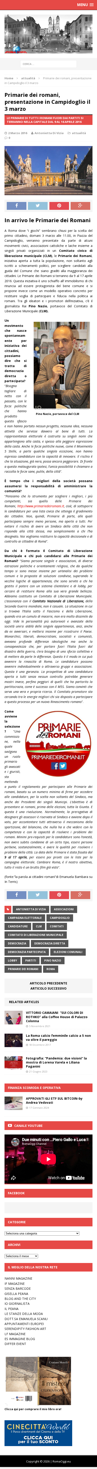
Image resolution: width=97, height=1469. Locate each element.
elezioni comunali (68, 952)
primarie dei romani (23, 969)
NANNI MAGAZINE (18, 1278)
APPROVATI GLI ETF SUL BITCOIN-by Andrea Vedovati (54, 1100)
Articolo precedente (48, 983)
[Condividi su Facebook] (16, 206)
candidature (18, 926)
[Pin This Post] (59, 206)
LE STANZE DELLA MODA (24, 1314)
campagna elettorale (25, 918)
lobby (12, 960)
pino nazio (52, 960)
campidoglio (60, 918)
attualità (79, 133)
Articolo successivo (48, 988)
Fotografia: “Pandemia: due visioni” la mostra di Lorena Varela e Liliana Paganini (56, 1062)
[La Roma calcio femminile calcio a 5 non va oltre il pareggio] (14, 1044)
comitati (57, 926)
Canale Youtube (28, 1125)
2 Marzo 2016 (17, 133)
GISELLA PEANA (16, 1294)
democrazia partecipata (27, 952)
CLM (39, 926)
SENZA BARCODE (18, 1288)
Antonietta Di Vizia (49, 133)
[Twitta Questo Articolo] (38, 206)
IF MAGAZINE (15, 1283)
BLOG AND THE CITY (20, 1298)
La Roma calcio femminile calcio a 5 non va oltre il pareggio (58, 1037)
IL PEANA (11, 1309)
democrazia (17, 943)
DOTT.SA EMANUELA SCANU (26, 1319)
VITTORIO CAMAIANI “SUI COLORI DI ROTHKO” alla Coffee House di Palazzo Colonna (57, 1016)
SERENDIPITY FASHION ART (25, 1329)
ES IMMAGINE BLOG (20, 1339)
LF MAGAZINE (15, 1334)
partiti (30, 960)
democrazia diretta (49, 943)
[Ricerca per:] (48, 64)
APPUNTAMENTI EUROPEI (24, 1324)
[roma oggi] (48, 34)
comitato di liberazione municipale (35, 935)
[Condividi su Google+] (80, 206)
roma (50, 969)
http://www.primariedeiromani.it (40, 506)
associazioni (64, 909)
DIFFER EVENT (15, 1344)
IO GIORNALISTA (17, 1303)
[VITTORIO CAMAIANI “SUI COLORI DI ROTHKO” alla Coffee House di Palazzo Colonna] (14, 1021)
